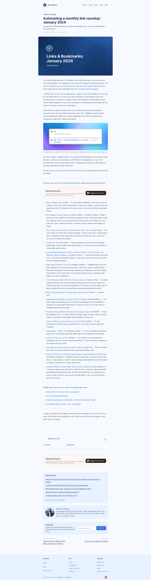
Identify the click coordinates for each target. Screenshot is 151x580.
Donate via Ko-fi (102, 571)
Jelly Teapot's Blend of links (94, 86)
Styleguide (68, 577)
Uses (96, 5)
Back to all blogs (50, 14)
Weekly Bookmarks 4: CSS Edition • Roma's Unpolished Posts (70, 400)
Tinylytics (62, 500)
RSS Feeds (100, 562)
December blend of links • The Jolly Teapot (63, 404)
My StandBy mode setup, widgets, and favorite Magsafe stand (68, 489)
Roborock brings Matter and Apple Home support (66, 312)
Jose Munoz (65, 509)
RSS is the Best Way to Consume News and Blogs (65, 292)
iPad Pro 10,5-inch (53, 338)
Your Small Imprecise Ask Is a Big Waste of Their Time (67, 230)
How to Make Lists (53, 202)
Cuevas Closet (91, 513)
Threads (47, 445)
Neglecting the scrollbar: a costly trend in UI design (66, 299)
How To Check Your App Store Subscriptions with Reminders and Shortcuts (76, 354)
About (84, 5)
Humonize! (50, 243)
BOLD (69, 511)
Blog (90, 5)
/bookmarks (79, 83)
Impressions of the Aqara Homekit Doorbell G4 (62, 492)
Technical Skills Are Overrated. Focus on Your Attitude (67, 367)
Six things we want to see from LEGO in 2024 (64, 347)
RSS (106, 5)
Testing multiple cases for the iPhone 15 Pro (61, 495)
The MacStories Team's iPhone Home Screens (64, 280)
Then (50, 570)
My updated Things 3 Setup (57, 215)
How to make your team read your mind (62, 321)
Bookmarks (73, 565)
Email (58, 439)
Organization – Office (54, 331)
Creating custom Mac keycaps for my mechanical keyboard (67, 485)
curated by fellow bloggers (88, 89)
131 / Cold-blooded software (57, 396)
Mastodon (71, 445)
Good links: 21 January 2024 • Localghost (62, 392)
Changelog (60, 577)
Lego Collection (74, 568)
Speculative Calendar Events (57, 265)
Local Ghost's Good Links (69, 86)
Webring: (72, 571)
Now (101, 5)
